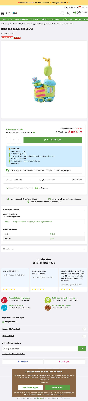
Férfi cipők (55, 19)
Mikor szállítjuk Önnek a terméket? (19, 132)
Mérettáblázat (8, 249)
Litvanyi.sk (40, 398)
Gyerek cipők (7, 19)
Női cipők (44, 19)
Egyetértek (57, 387)
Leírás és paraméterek (11, 209)
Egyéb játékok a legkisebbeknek (43, 24)
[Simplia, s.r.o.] (66, 398)
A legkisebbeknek (24, 24)
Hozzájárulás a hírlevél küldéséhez (13, 354)
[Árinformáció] (66, 132)
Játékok (78, 19)
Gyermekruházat (21, 19)
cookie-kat (44, 382)
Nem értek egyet (30, 387)
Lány (52, 238)
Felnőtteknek (67, 19)
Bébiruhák (35, 19)
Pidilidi (52, 234)
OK (82, 348)
